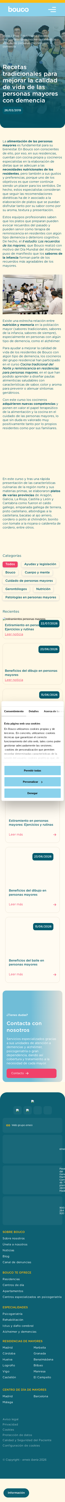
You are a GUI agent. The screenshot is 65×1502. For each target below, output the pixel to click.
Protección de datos (17, 1435)
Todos (10, 564)
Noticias (8, 1250)
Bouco (10, 572)
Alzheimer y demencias (19, 1331)
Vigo (6, 1371)
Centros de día (13, 1285)
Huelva (7, 1359)
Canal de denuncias (17, 1262)
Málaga (8, 1402)
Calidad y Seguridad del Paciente (27, 1440)
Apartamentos (13, 1291)
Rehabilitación (13, 1320)
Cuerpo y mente (37, 572)
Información (16, 1492)
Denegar (32, 793)
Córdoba (9, 1353)
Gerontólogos (16, 589)
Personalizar (30, 781)
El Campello (42, 1377)
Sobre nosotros (14, 1238)
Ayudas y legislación (40, 564)
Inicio (6, 36)
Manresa (40, 1371)
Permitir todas (32, 770)
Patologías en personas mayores (30, 597)
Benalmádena (43, 1359)
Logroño (9, 1365)
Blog (16, 36)
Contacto (17, 1073)
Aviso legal (11, 1419)
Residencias (11, 1279)
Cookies (8, 1430)
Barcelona (41, 1396)
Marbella (40, 1347)
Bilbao (38, 1365)
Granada (40, 1353)
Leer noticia (14, 634)
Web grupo (22, 1125)
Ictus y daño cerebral (18, 1326)
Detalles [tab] (33, 711)
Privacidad (10, 1424)
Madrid (8, 1347)
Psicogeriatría (13, 1314)
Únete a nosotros (15, 1244)
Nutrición (29, 36)
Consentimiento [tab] (13, 711)
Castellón (9, 1377)
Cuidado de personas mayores (29, 580)
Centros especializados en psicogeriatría (32, 1297)
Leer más (16, 834)
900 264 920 (61, 1211)
